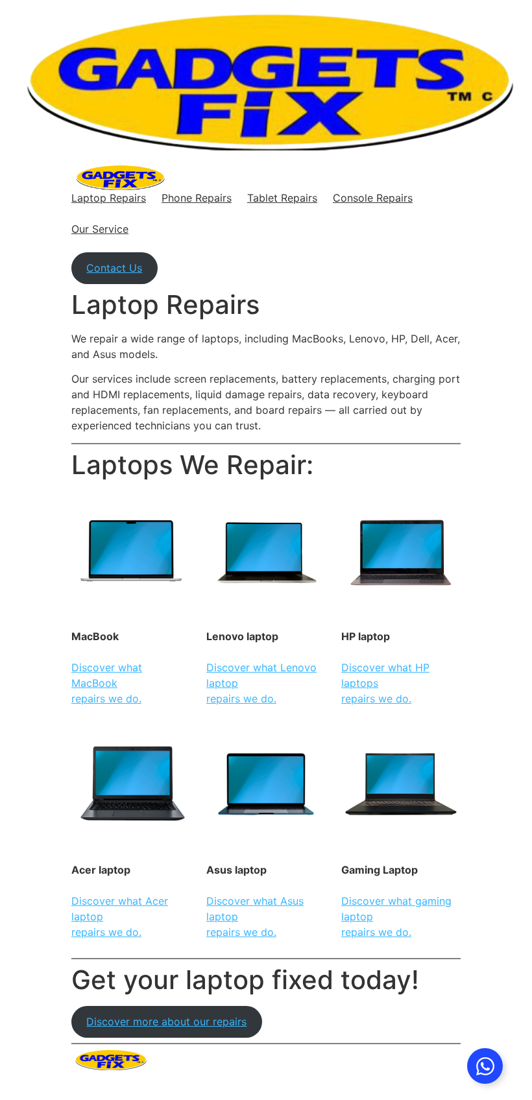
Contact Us (114, 267)
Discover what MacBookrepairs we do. (106, 683)
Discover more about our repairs (166, 1021)
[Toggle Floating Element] (485, 1066)
